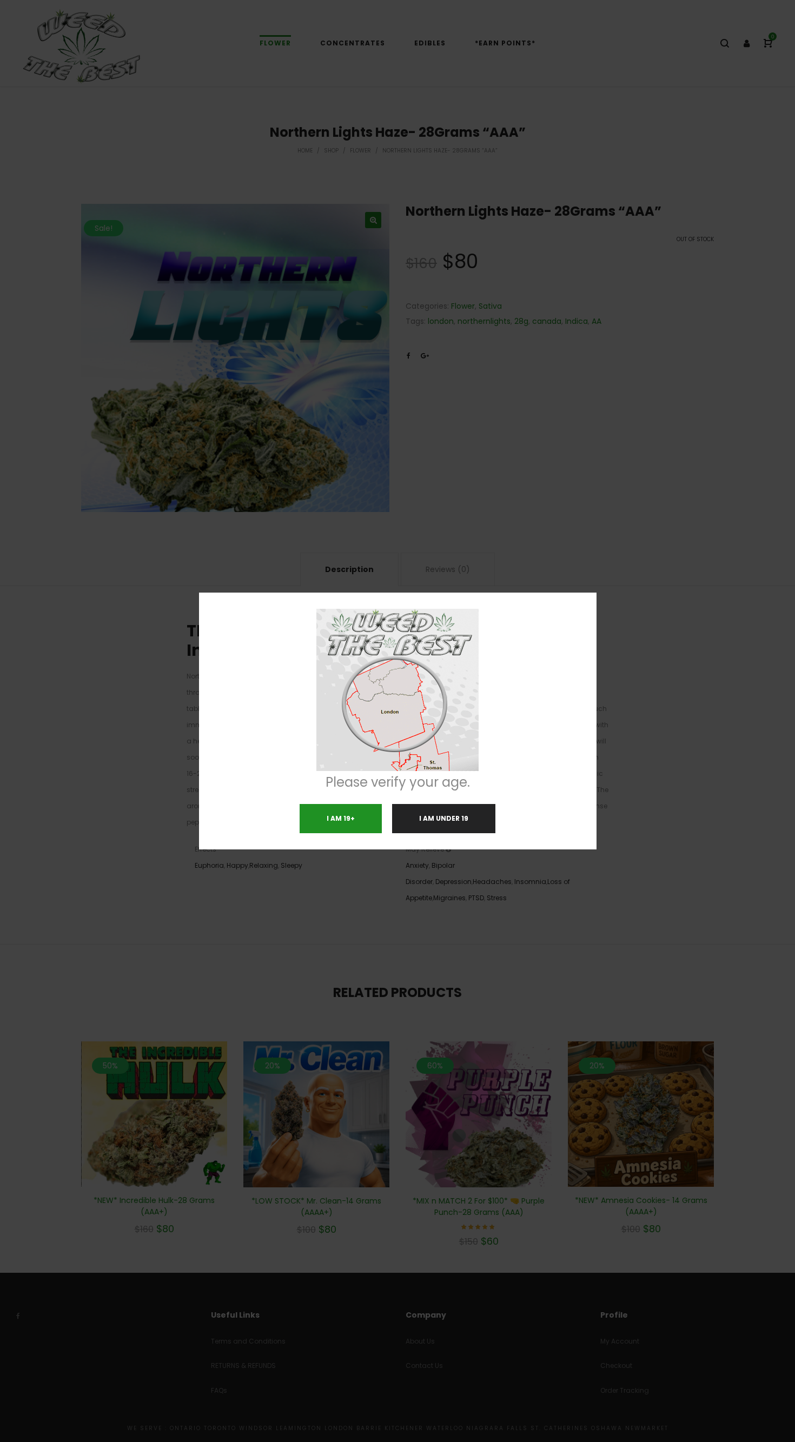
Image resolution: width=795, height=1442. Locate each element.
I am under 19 (443, 818)
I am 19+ (341, 818)
